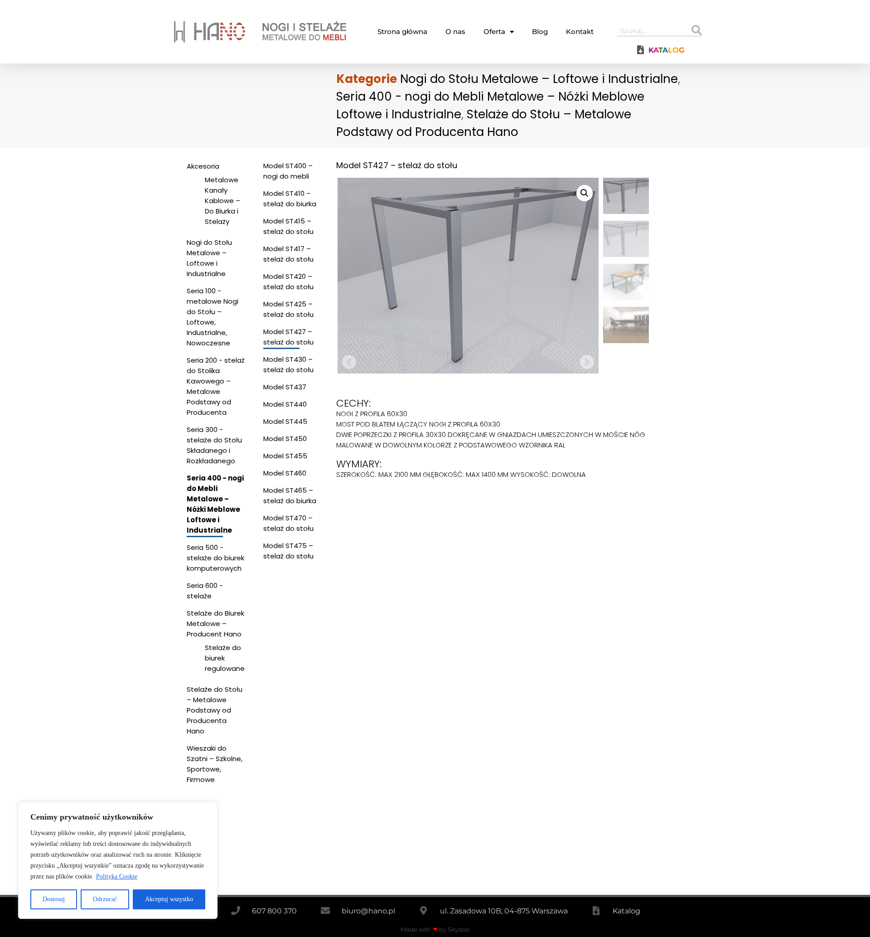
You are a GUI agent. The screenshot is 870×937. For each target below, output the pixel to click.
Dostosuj (54, 899)
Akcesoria (203, 166)
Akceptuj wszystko (169, 899)
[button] (584, 193)
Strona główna (402, 31)
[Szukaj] (696, 30)
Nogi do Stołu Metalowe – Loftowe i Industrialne (539, 79)
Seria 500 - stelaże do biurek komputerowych (215, 558)
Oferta (494, 31)
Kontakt (580, 31)
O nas (455, 31)
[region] (118, 860)
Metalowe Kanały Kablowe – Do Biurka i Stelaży (222, 200)
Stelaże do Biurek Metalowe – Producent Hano (215, 623)
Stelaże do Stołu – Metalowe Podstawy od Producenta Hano (214, 710)
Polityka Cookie (116, 876)
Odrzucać (105, 899)
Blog (540, 31)
